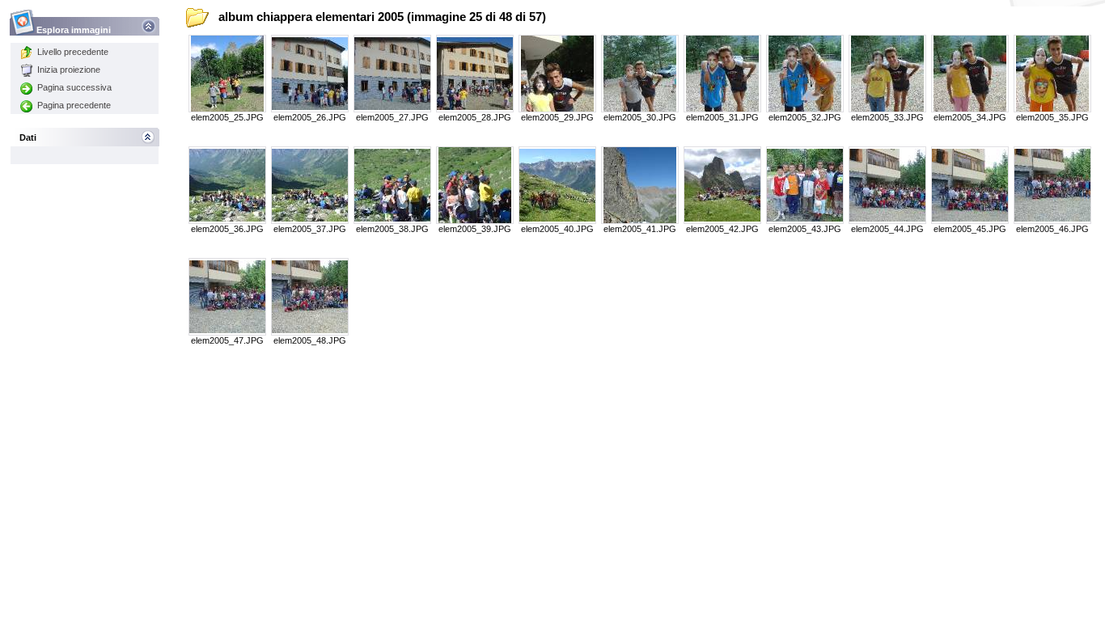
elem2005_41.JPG (639, 229)
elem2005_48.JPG (309, 340)
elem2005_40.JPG (557, 229)
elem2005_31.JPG (722, 117)
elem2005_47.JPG (227, 340)
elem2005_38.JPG (392, 229)
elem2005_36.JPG (227, 229)
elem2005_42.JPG (722, 229)
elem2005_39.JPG (474, 229)
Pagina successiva (74, 87)
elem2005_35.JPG (1052, 117)
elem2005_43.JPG (804, 229)
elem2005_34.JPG (970, 117)
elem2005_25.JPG (227, 117)
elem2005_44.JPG (887, 229)
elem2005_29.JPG (557, 117)
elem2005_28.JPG (474, 117)
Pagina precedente (74, 105)
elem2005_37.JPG (309, 229)
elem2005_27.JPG (392, 117)
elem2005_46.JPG (1052, 229)
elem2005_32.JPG (804, 117)
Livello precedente (72, 52)
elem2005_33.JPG (887, 117)
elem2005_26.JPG (309, 117)
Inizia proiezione (68, 69)
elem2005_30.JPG (639, 117)
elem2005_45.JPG (970, 229)
